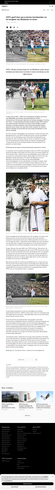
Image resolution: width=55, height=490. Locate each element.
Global (6, 3)
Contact (19, 460)
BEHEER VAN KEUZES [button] (27, 483)
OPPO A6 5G (4, 448)
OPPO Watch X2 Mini (21, 448)
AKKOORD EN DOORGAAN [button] (40, 487)
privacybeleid (8, 480)
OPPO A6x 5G (5, 449)
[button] (52, 476)
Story (52, 9)
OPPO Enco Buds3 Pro (22, 438)
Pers (48, 9)
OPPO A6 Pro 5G (5, 446)
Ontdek (34, 431)
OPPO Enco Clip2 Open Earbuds (24, 433)
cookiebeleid (45, 476)
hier (11, 350)
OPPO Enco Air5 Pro (21, 435)
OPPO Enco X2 (20, 444)
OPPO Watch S (20, 446)
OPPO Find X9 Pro (6, 431)
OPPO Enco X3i (20, 437)
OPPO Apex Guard (37, 433)
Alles (44, 9)
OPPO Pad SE (20, 431)
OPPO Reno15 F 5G (6, 440)
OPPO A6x (4, 451)
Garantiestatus (20, 462)
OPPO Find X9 (5, 433)
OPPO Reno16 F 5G (6, 438)
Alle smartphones (6, 453)
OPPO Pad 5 (20, 429)
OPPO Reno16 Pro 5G (6, 435)
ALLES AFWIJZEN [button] (14, 487)
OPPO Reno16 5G (5, 437)
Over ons (35, 429)
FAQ (18, 464)
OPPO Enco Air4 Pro (21, 440)
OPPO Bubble (20, 449)
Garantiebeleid (20, 468)
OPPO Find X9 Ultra (6, 429)
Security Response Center (23, 466)
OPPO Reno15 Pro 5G (6, 444)
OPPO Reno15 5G (5, 442)
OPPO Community (6, 460)
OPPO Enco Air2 (20, 442)
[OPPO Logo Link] (4, 6)
